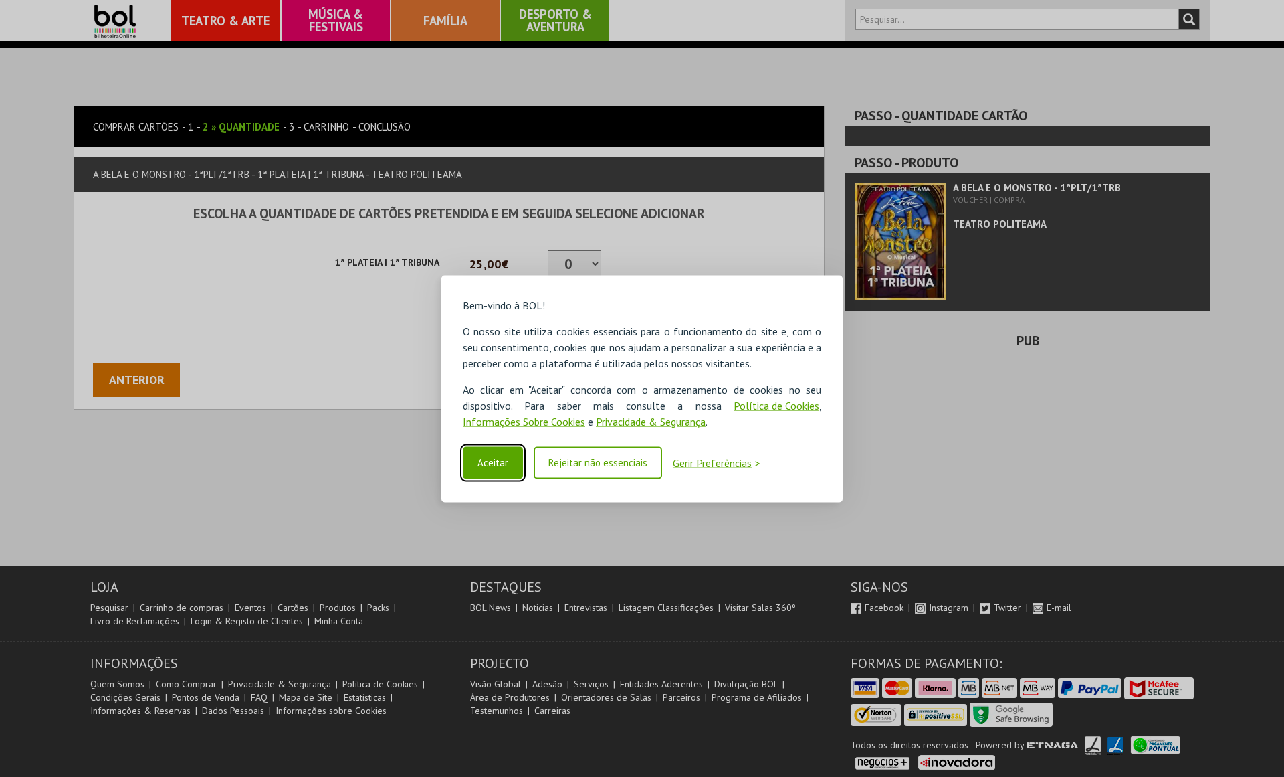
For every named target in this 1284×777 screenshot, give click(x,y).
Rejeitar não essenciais (597, 462)
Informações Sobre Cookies (524, 421)
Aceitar (492, 462)
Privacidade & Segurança (651, 421)
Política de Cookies (776, 405)
